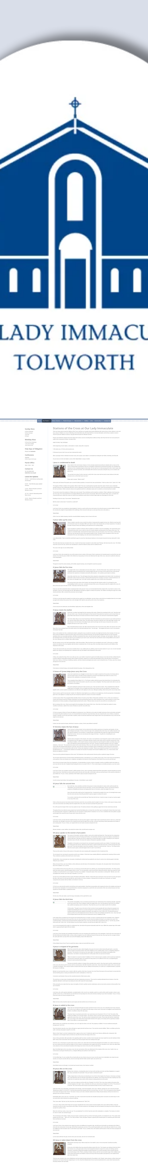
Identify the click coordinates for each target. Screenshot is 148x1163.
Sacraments (78, 420)
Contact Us (107, 420)
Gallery (86, 420)
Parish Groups (67, 420)
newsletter (33, 451)
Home (39, 420)
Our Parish (46, 420)
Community (98, 420)
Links (91, 420)
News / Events (56, 420)
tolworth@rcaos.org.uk (30, 472)
